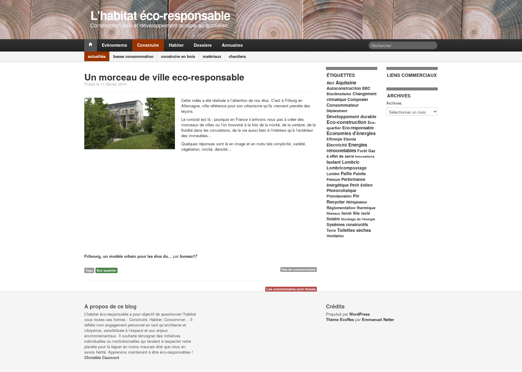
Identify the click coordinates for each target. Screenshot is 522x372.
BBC (366, 88)
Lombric (350, 162)
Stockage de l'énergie (358, 219)
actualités (97, 56)
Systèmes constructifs (347, 224)
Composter (357, 99)
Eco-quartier (106, 270)
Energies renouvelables (347, 147)
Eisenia (349, 139)
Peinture (333, 179)
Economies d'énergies (351, 133)
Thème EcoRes (340, 319)
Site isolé (361, 213)
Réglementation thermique (351, 207)
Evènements (114, 45)
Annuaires (232, 45)
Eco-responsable (358, 128)
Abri (330, 83)
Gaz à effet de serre (351, 153)
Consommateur (343, 105)
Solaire (333, 219)
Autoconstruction (344, 88)
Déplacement (337, 110)
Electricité (337, 145)
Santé (346, 213)
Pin (356, 196)
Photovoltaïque (341, 190)
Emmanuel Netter (378, 319)
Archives (394, 103)
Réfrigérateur (356, 202)
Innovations (364, 156)
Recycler (336, 201)
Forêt (362, 150)
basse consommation (133, 56)
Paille (346, 173)
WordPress (359, 314)
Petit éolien (361, 185)
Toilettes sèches (354, 230)
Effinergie (334, 139)
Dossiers (203, 45)
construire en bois (178, 56)
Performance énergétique (346, 182)
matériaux (212, 56)
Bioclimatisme (339, 93)
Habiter (176, 45)
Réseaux (333, 213)
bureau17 (188, 256)
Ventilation (335, 235)
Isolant (334, 162)
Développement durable (351, 116)
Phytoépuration (339, 196)
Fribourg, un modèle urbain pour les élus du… (128, 256)
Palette (359, 173)
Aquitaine (346, 82)
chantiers (237, 56)
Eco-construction (346, 121)
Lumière (333, 173)
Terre (331, 230)
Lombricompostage (347, 168)
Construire (148, 45)
